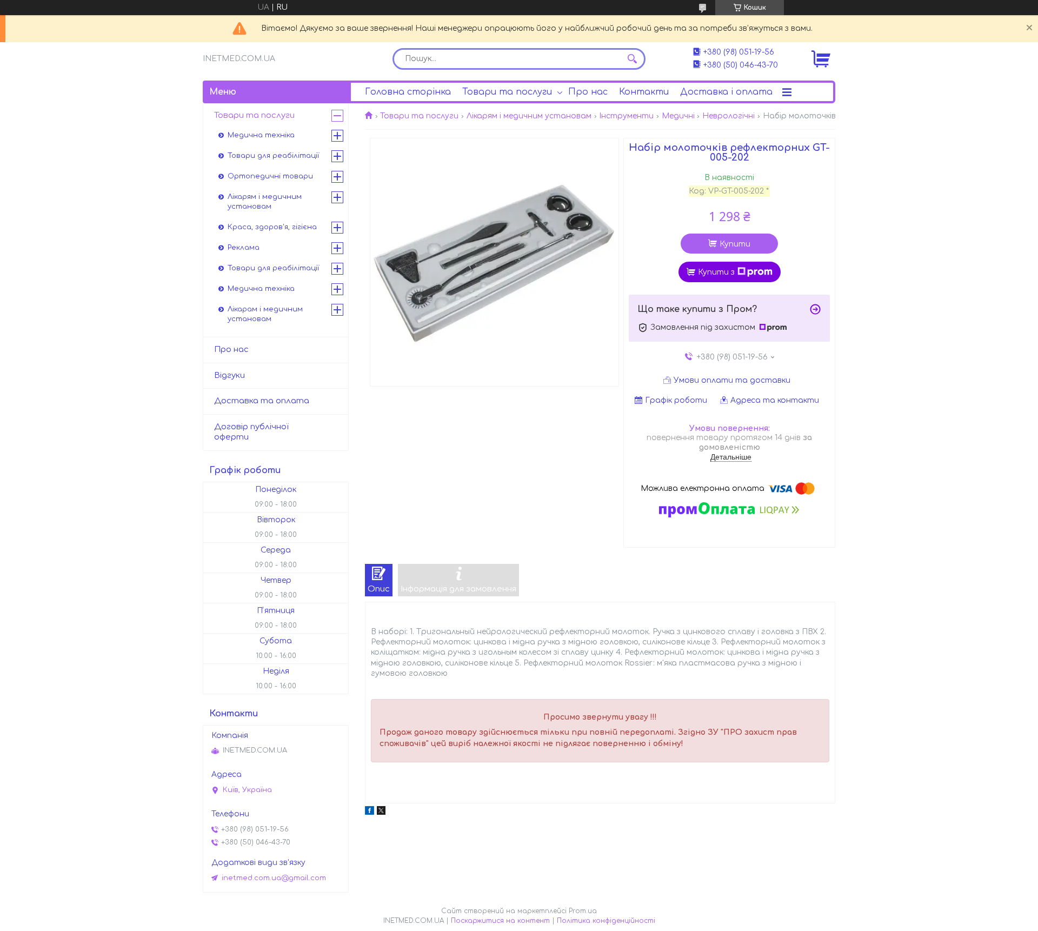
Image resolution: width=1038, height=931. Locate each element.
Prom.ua (583, 911)
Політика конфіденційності (606, 921)
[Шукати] (632, 59)
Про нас (588, 92)
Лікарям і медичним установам (529, 116)
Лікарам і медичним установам (265, 314)
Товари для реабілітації (273, 155)
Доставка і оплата (726, 92)
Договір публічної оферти (251, 432)
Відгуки (229, 375)
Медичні (678, 116)
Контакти (644, 92)
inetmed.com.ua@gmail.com (274, 878)
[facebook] (369, 812)
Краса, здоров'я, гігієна (272, 227)
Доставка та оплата (261, 400)
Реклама (244, 247)
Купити (735, 244)
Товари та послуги (507, 92)
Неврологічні (728, 116)
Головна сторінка (408, 92)
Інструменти (626, 116)
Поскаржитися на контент (500, 921)
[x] (381, 812)
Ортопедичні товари (270, 176)
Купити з (716, 272)
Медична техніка (261, 135)
